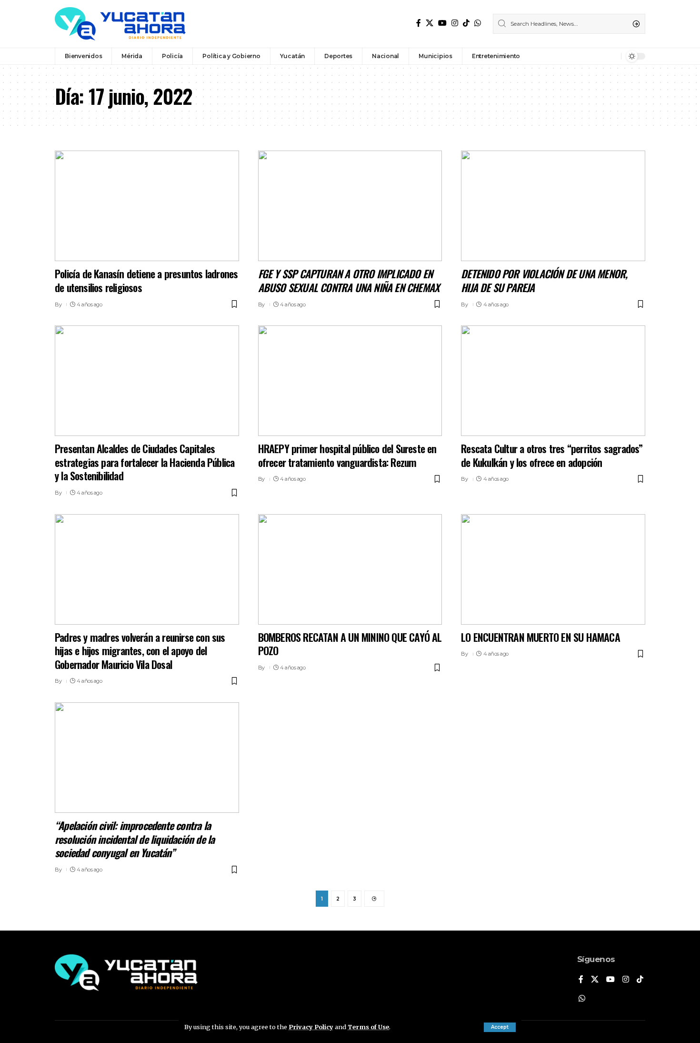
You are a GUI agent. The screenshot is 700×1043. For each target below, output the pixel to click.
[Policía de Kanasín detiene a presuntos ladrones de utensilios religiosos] (147, 206)
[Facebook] (418, 23)
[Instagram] (454, 23)
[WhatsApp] (477, 23)
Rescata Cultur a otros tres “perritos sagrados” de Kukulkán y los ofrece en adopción (551, 455)
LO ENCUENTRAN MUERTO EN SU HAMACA (540, 637)
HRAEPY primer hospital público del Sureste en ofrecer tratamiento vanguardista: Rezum (347, 455)
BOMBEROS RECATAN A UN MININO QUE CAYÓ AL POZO (350, 643)
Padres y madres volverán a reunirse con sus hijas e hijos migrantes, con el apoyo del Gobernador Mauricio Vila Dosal (140, 650)
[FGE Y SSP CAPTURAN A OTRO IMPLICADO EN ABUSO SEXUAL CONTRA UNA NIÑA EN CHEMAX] (350, 206)
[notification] (611, 56)
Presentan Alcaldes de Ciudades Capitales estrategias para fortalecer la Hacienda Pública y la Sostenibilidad (144, 462)
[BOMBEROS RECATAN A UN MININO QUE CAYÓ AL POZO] (350, 569)
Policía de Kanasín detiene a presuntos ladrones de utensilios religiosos (146, 280)
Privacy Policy (311, 1027)
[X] (429, 23)
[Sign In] (593, 56)
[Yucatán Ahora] (120, 24)
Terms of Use (368, 1027)
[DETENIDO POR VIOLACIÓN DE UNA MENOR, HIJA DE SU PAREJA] (553, 206)
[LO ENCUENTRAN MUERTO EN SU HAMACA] (553, 569)
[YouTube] (442, 23)
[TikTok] (466, 23)
